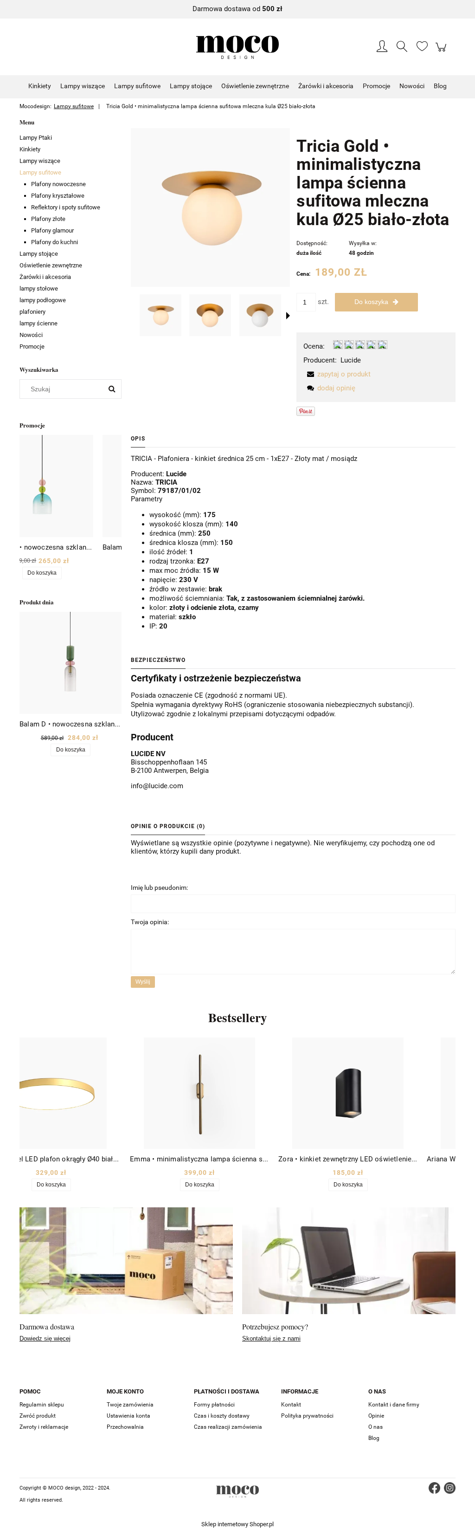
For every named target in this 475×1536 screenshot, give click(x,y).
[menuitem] (40, 86)
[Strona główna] (237, 47)
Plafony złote (48, 218)
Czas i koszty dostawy (222, 1416)
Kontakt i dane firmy (393, 1404)
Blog (373, 1438)
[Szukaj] (112, 389)
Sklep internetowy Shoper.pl (237, 1524)
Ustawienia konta (128, 1416)
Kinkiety (29, 149)
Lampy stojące (38, 253)
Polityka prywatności (307, 1416)
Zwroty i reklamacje (43, 1427)
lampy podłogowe (42, 300)
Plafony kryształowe (57, 195)
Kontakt (291, 1404)
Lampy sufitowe (40, 172)
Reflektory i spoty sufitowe (65, 207)
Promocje (32, 346)
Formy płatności (214, 1404)
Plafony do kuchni (54, 242)
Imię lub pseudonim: (159, 887)
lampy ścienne (38, 323)
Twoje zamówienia (130, 1404)
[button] (288, 315)
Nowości (31, 334)
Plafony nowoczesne (58, 184)
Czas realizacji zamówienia (228, 1427)
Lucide (350, 360)
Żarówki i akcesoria (45, 276)
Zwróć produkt (37, 1416)
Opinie (376, 1416)
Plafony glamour (52, 230)
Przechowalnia (125, 1427)
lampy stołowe (38, 288)
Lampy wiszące (39, 160)
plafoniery (32, 311)
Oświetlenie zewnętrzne (50, 265)
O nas (375, 1427)
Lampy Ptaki (35, 137)
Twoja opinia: (150, 922)
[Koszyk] (442, 52)
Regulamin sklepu (41, 1404)
